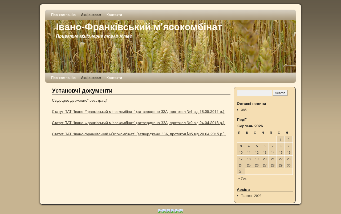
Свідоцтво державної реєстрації (79, 100)
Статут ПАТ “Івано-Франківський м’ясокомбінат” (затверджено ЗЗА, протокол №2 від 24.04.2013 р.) (138, 122)
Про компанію (63, 14)
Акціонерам (91, 14)
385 (244, 109)
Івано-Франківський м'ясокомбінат (139, 26)
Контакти (114, 14)
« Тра (242, 178)
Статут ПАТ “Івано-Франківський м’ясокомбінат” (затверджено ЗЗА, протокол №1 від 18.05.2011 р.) (138, 111)
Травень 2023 (251, 195)
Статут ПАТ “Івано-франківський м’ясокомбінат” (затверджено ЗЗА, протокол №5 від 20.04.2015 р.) (139, 133)
